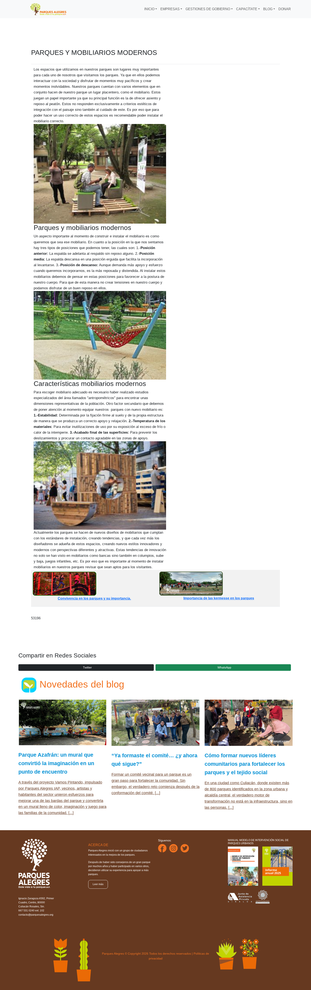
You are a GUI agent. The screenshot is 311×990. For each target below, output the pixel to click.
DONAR (284, 9)
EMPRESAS (170, 9)
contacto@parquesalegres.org (35, 914)
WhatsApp (224, 667)
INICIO (149, 9)
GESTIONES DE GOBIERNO (208, 9)
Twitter (87, 667)
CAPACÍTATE (246, 9)
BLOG (267, 9)
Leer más (98, 884)
